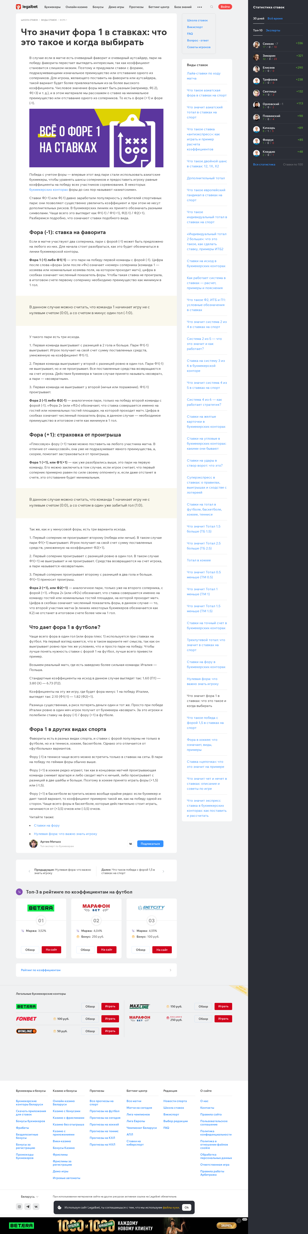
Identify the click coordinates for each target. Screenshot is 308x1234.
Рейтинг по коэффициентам (41, 970)
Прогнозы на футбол (104, 1111)
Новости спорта (175, 1101)
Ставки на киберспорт (135, 1142)
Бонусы (98, 7)
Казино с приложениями (63, 1132)
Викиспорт (195, 27)
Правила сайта (211, 1114)
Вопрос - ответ (198, 40)
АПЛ (130, 1134)
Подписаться (150, 844)
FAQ (190, 34)
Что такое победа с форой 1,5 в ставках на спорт (128, 871)
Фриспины (60, 1154)
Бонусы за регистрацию (25, 1146)
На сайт (162, 950)
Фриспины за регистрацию (62, 1162)
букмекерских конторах (48, 189)
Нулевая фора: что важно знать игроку (65, 834)
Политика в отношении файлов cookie (214, 1144)
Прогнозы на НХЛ (102, 1144)
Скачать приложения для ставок (31, 1112)
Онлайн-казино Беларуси (64, 1102)
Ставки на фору (47, 825)
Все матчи (134, 1101)
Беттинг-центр (159, 7)
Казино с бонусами (66, 1111)
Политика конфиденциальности (216, 1132)
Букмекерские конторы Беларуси (29, 1102)
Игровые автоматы (66, 1178)
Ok (187, 1207)
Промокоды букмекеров (25, 1156)
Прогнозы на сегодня (105, 1118)
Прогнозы (136, 7)
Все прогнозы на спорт (102, 1102)
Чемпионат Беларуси (142, 1128)
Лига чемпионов (138, 1114)
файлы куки (171, 1207)
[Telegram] (27, 1206)
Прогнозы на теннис (104, 1131)
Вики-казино (62, 1141)
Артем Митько (50, 842)
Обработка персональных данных (216, 1156)
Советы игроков (199, 47)
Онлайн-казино (77, 7)
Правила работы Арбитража (212, 1172)
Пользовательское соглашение (214, 1122)
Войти (225, 7)
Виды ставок (49, 20)
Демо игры (116, 7)
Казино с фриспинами (68, 1118)
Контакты (207, 1108)
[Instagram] (19, 1206)
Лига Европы (136, 1121)
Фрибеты (22, 1128)
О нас (204, 1101)
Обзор (30, 950)
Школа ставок (29, 20)
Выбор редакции (175, 1121)
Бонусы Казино (64, 1148)
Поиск (211, 6)
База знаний (183, 7)
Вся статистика (264, 164)
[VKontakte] (36, 1206)
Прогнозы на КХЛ (102, 1138)
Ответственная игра (214, 1164)
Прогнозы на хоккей (104, 1124)
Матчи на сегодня (139, 1108)
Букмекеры (52, 7)
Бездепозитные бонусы (27, 1136)
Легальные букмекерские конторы (41, 994)
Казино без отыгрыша (68, 1124)
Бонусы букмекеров (30, 1121)
